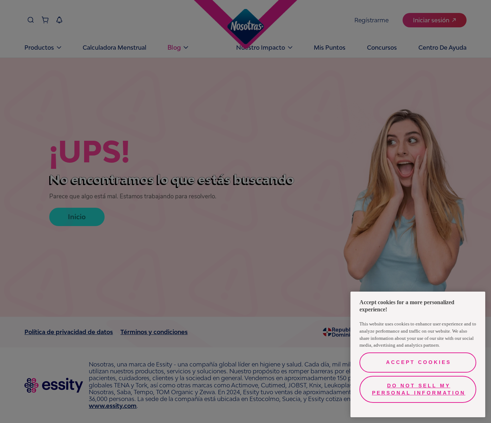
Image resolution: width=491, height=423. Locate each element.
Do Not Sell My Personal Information (418, 389)
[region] (417, 354)
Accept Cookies (418, 362)
